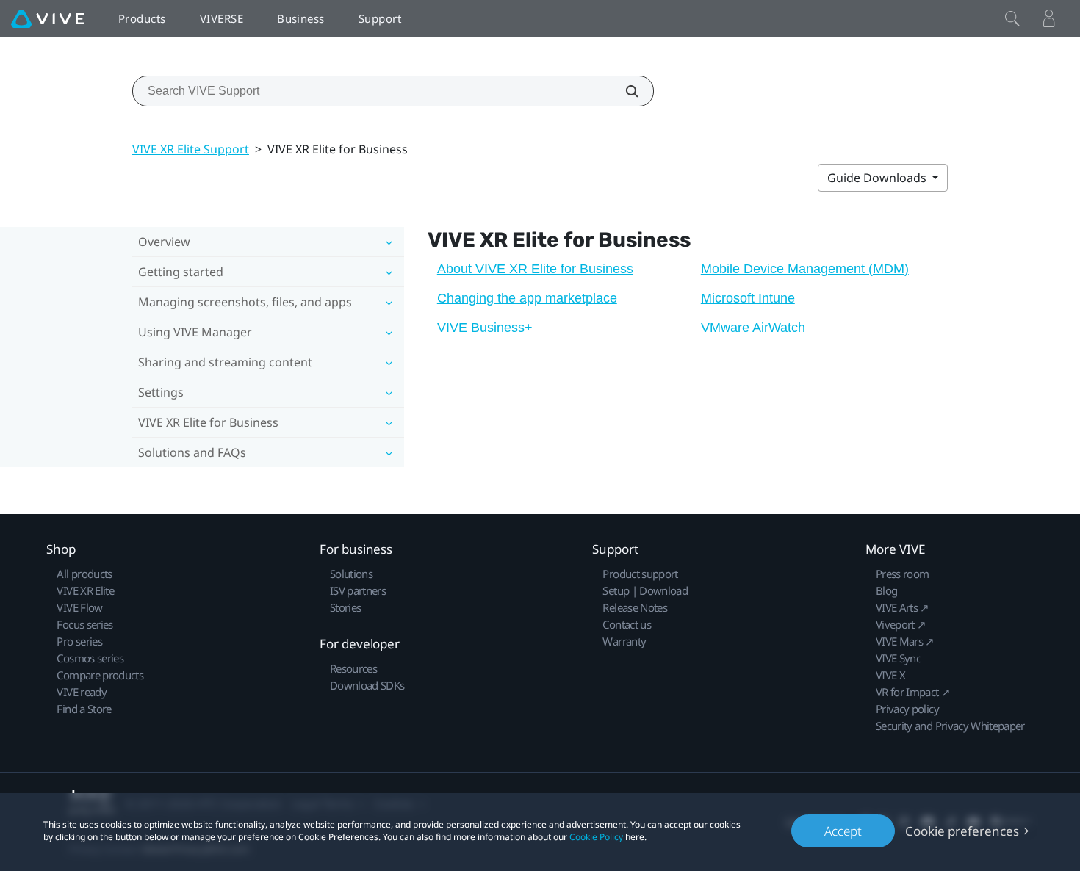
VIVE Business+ (485, 327)
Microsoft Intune (748, 298)
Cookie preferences (962, 831)
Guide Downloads (878, 178)
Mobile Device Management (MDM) (805, 268)
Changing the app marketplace (527, 298)
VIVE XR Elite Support (190, 149)
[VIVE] (47, 18)
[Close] (1012, 18)
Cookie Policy (596, 837)
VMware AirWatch (753, 327)
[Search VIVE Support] (623, 91)
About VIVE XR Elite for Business (535, 268)
